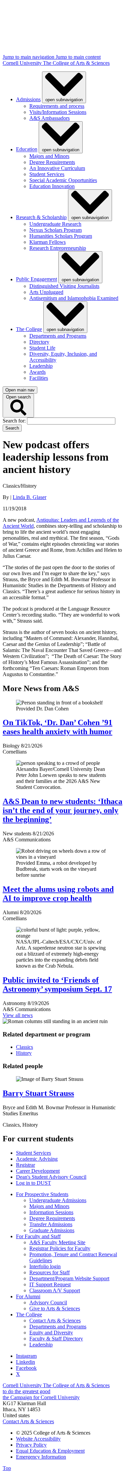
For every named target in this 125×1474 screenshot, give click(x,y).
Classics (24, 1047)
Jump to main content (78, 57)
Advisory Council (48, 1302)
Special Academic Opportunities (63, 180)
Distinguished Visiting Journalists (64, 286)
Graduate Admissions (51, 1230)
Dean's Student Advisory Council (51, 1177)
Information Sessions (51, 1212)
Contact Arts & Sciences (55, 1320)
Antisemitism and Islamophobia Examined (73, 298)
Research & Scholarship (41, 217)
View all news (18, 1015)
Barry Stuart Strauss (38, 1093)
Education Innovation (52, 186)
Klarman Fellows (47, 242)
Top (7, 1468)
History (24, 1053)
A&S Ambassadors (49, 118)
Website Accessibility (38, 1439)
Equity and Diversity (51, 1332)
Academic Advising (37, 1159)
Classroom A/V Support (54, 1290)
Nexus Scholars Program (55, 230)
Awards (37, 372)
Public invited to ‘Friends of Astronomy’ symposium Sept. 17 (57, 984)
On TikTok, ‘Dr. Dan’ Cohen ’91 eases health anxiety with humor (57, 727)
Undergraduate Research (55, 224)
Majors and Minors (49, 156)
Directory (39, 342)
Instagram (26, 1356)
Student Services (46, 174)
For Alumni (28, 1296)
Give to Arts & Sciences (54, 1308)
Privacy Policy (31, 1445)
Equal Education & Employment (50, 1451)
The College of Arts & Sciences (76, 63)
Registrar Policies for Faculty (59, 1248)
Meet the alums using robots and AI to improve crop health (58, 894)
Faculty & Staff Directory (56, 1338)
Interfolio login (45, 1266)
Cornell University (23, 63)
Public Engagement (36, 279)
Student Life (42, 348)
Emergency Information (41, 1457)
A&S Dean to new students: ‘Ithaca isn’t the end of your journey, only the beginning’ (62, 810)
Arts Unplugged (46, 292)
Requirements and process (56, 106)
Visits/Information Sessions (57, 112)
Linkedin (25, 1362)
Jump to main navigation (29, 57)
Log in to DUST (33, 1183)
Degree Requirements (52, 162)
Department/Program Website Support (69, 1278)
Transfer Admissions (50, 1224)
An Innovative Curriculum (57, 168)
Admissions (28, 99)
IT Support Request (50, 1284)
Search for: (15, 421)
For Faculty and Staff (38, 1236)
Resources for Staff (49, 1272)
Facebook (26, 1368)
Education (26, 149)
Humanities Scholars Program (60, 236)
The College (29, 329)
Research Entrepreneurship (57, 248)
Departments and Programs (57, 336)
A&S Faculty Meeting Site (57, 1242)
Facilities (38, 378)
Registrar (25, 1165)
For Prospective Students (42, 1194)
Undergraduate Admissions (57, 1200)
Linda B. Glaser (29, 497)
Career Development (38, 1171)
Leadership (41, 366)
